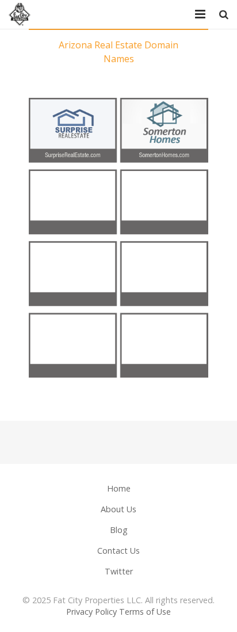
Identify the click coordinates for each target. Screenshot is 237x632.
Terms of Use (145, 611)
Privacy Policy (91, 611)
